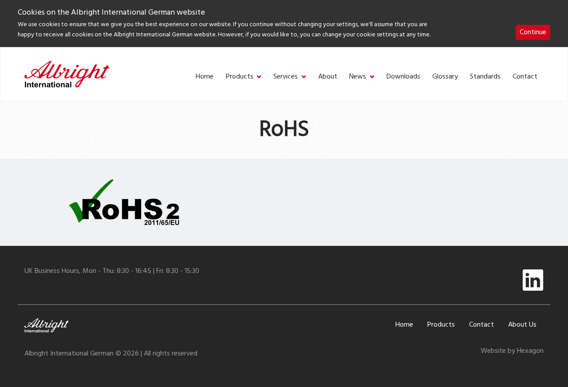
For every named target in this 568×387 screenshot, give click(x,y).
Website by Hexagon (512, 351)
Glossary (445, 77)
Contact (525, 77)
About (327, 77)
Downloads (403, 77)
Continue (533, 32)
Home (204, 77)
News (357, 77)
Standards (485, 77)
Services (285, 77)
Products (239, 77)
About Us (522, 325)
